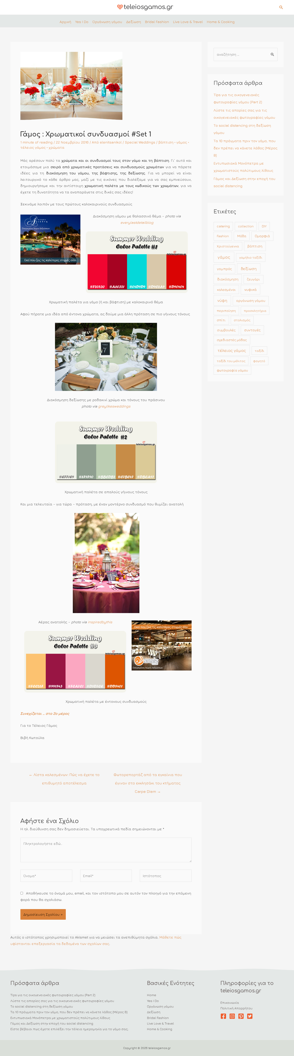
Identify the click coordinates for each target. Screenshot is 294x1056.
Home (151, 995)
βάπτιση (165, 142)
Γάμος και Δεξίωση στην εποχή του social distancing (51, 1023)
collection (246, 226)
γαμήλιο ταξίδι (250, 257)
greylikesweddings (114, 406)
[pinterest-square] (242, 1016)
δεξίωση (249, 268)
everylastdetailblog (136, 222)
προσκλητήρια (255, 310)
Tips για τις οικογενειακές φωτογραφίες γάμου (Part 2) (52, 995)
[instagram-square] (233, 1016)
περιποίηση (226, 311)
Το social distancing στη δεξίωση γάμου (41, 1006)
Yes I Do (153, 1001)
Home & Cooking (159, 1029)
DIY (264, 226)
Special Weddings (140, 142)
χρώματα (56, 147)
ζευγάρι (253, 279)
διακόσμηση (227, 279)
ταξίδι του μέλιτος (231, 361)
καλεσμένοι (226, 289)
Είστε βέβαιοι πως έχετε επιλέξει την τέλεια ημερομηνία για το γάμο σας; (69, 1029)
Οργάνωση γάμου (160, 1006)
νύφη (222, 300)
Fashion (223, 236)
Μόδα (241, 236)
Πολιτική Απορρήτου (236, 1008)
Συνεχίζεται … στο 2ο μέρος (44, 713)
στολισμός (242, 320)
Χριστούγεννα (228, 246)
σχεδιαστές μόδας (232, 340)
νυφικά (250, 289)
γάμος (181, 142)
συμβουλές (226, 330)
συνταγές (252, 330)
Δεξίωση (153, 1012)
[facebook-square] (224, 1016)
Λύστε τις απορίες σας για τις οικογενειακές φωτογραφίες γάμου (62, 1001)
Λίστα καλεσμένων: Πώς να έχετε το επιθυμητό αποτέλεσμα (64, 775)
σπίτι (221, 320)
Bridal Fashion (158, 1018)
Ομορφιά (262, 236)
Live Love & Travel (160, 1023)
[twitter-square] (251, 1016)
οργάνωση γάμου (250, 300)
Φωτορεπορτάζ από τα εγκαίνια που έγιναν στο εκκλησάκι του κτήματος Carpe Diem (148, 775)
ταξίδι (259, 350)
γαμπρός (224, 269)
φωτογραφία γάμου (232, 370)
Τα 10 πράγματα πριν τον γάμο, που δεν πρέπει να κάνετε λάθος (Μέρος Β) (245, 148)
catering (223, 226)
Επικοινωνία (229, 1003)
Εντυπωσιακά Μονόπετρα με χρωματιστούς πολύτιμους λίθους (60, 1018)
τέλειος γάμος (33, 147)
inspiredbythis (100, 622)
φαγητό (259, 361)
